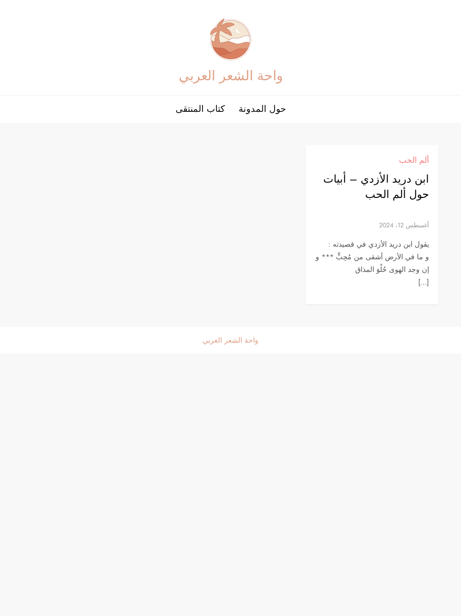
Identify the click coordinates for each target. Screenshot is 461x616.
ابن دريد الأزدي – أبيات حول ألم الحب (376, 186)
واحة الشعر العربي (231, 75)
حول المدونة (262, 108)
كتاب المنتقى (200, 108)
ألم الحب (414, 160)
